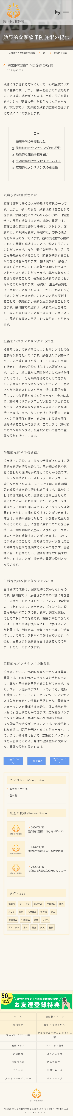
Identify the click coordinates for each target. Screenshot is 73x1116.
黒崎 (21, 911)
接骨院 (43, 911)
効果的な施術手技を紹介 (32, 154)
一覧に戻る (36, 761)
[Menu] (66, 12)
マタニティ (24, 903)
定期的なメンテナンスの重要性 (37, 167)
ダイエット (14, 927)
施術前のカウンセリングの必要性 (38, 147)
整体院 (13, 795)
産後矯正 (13, 919)
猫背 (25, 927)
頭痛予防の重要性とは (31, 141)
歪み (53, 911)
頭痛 (61, 903)
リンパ (46, 919)
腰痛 (36, 919)
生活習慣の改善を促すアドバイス (38, 161)
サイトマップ (55, 1078)
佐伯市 (12, 903)
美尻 (42, 927)
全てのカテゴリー (20, 789)
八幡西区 (32, 911)
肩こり (12, 911)
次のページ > (59, 760)
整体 (51, 927)
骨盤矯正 (51, 903)
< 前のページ (13, 760)
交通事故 (38, 903)
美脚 (34, 927)
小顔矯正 (25, 919)
